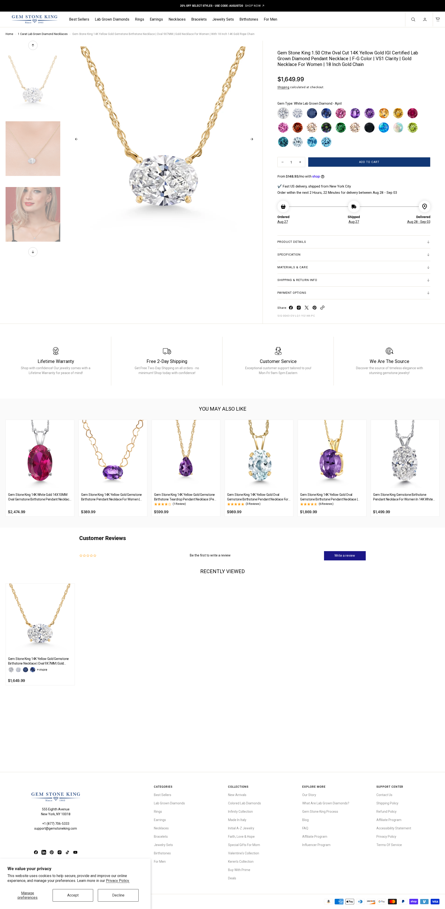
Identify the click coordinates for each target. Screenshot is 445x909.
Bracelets (199, 19)
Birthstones (248, 19)
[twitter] (306, 308)
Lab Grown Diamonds (112, 19)
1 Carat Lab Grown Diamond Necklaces (43, 34)
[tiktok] (67, 852)
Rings (139, 19)
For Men (270, 19)
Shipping (283, 87)
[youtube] (75, 852)
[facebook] (291, 308)
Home (9, 34)
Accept (73, 895)
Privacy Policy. (118, 880)
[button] (425, 19)
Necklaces (177, 19)
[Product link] (40, 454)
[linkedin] (44, 852)
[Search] (412, 19)
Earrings (156, 19)
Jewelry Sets (223, 19)
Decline (118, 895)
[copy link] (322, 308)
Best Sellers (79, 19)
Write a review (344, 555)
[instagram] (298, 308)
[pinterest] (314, 308)
